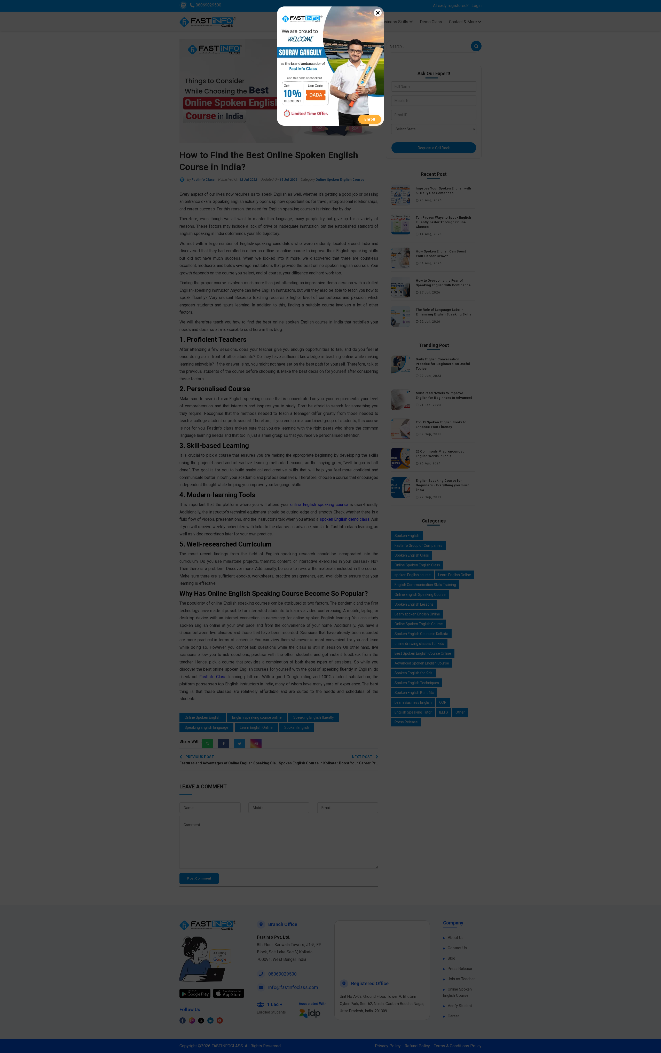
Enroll (369, 119)
